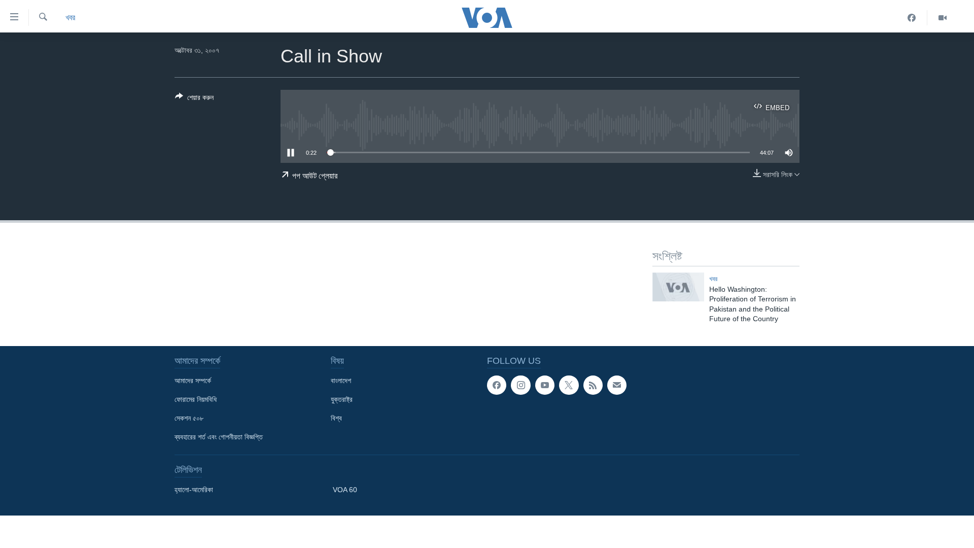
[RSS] (593, 385)
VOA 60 (345, 490)
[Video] (942, 17)
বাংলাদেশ (341, 380)
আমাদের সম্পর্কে (193, 380)
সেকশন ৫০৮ (189, 418)
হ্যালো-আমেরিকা (194, 490)
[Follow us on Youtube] (544, 385)
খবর (70, 17)
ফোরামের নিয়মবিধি (196, 399)
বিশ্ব (336, 418)
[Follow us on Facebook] (496, 385)
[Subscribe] (617, 385)
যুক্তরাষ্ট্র (342, 399)
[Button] (194, 99)
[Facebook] (911, 17)
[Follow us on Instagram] (520, 385)
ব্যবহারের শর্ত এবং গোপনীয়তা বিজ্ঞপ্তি (219, 437)
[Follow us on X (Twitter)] (568, 385)
